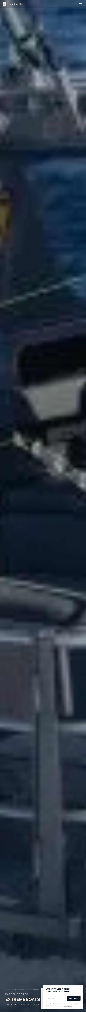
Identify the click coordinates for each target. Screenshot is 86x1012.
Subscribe (73, 998)
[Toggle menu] (80, 4)
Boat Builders (18, 990)
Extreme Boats (33, 990)
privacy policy (68, 1006)
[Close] (80, 988)
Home (7, 990)
